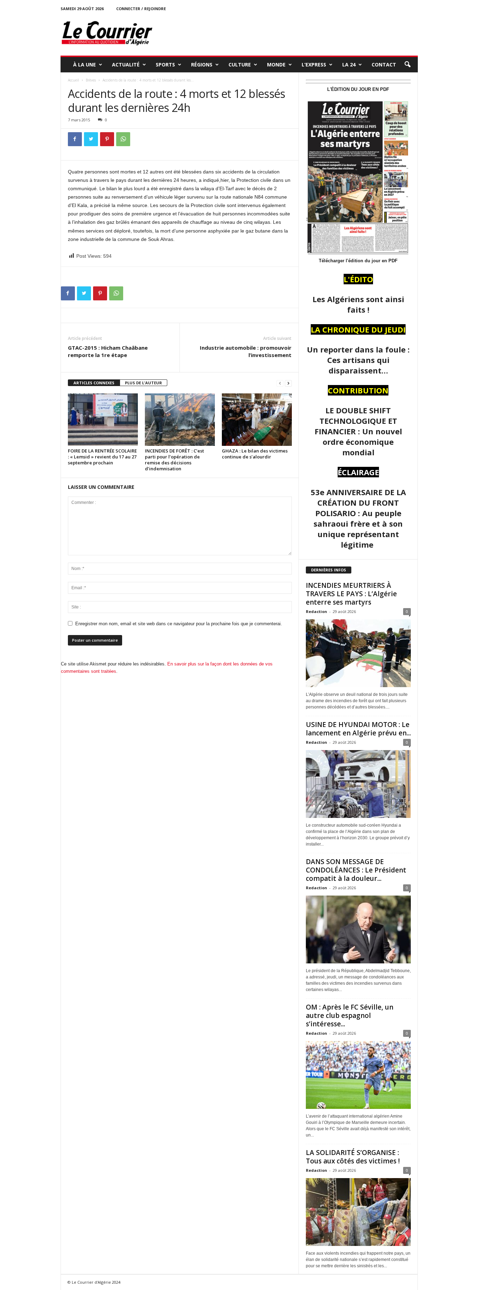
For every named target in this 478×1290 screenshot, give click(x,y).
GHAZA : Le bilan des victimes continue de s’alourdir (255, 454)
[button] (407, 64)
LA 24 (349, 64)
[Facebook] (75, 139)
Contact (384, 64)
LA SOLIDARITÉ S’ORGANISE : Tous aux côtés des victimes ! (353, 1157)
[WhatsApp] (123, 139)
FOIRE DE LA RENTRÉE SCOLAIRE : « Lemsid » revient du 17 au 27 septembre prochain (102, 457)
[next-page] (288, 383)
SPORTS (165, 64)
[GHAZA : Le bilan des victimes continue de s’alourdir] (257, 419)
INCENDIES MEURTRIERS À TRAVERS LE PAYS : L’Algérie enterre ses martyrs (351, 594)
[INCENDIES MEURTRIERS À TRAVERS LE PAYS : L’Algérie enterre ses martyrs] (358, 653)
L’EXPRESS (314, 64)
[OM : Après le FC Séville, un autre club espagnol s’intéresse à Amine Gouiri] (358, 1075)
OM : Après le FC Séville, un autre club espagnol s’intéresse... (349, 1015)
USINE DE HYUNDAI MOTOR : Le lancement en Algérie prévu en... (358, 728)
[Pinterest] (107, 139)
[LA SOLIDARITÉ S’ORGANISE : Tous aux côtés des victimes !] (358, 1212)
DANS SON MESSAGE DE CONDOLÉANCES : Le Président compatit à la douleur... (356, 870)
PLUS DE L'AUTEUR (143, 382)
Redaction (316, 611)
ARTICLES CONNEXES (93, 382)
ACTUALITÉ (126, 64)
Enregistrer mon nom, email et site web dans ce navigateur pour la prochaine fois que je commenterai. (178, 623)
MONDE (276, 64)
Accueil (73, 80)
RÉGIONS (201, 64)
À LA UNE (84, 64)
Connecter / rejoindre (141, 8)
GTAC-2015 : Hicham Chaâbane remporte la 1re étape (108, 351)
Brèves (91, 80)
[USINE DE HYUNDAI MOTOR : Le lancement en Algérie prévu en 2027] (358, 784)
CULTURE (240, 64)
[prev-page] (279, 383)
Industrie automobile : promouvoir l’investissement (245, 351)
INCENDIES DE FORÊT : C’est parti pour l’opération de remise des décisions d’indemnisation (174, 460)
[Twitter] (91, 139)
